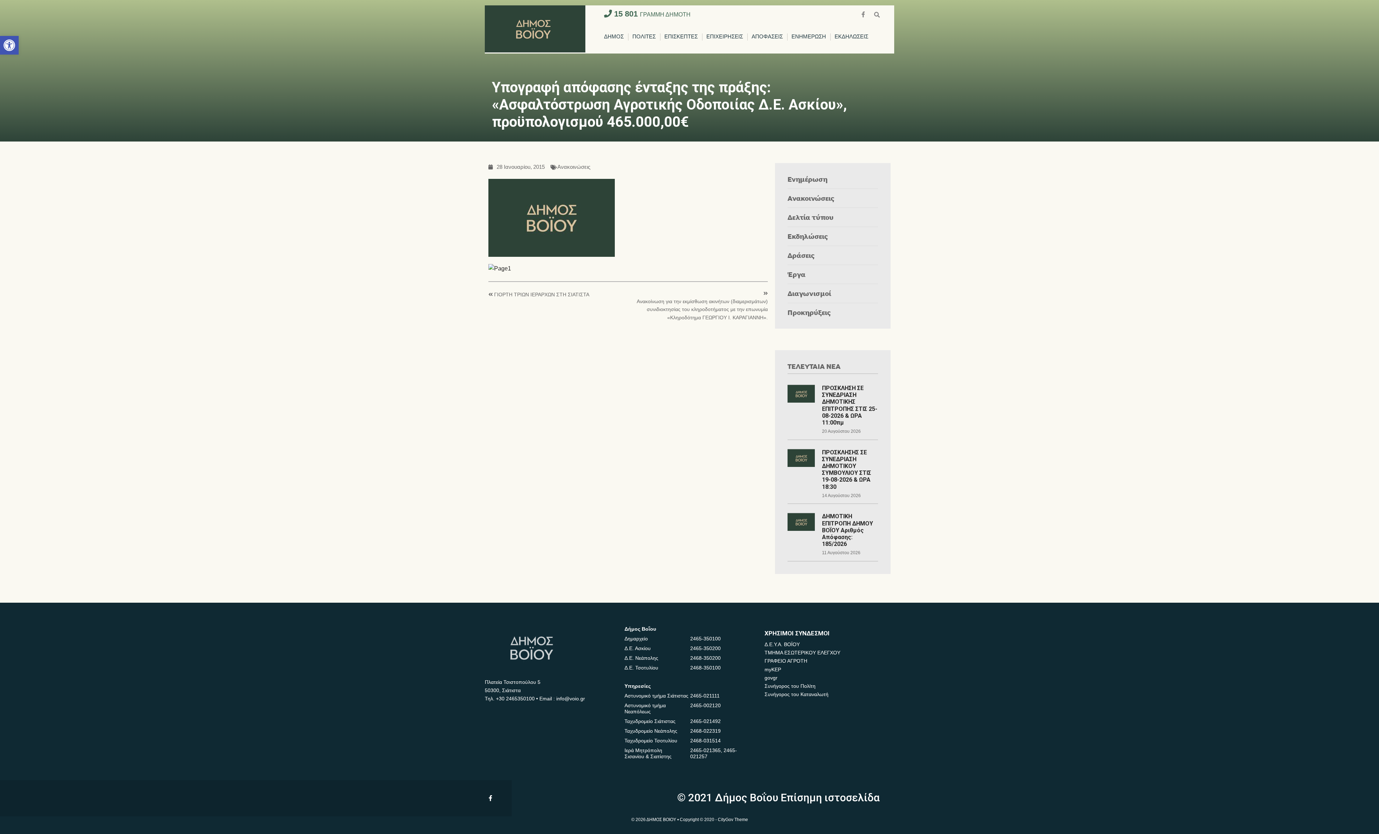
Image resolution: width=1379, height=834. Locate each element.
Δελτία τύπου (811, 217)
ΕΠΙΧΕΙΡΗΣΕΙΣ (724, 37)
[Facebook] (864, 14)
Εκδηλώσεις (808, 236)
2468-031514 (705, 740)
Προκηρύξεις (809, 312)
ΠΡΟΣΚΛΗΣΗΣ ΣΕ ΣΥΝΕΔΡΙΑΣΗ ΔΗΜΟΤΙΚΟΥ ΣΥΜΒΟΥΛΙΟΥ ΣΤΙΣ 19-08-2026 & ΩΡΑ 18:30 (846, 469)
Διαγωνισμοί (809, 293)
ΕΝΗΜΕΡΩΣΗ (808, 37)
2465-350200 (705, 648)
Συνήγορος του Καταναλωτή (796, 694)
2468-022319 (705, 731)
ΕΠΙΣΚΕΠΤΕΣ (681, 37)
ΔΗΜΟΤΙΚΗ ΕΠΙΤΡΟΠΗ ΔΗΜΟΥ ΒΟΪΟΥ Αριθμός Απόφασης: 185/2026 (847, 530)
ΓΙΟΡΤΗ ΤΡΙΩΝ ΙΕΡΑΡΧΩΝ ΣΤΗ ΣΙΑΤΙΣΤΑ (541, 294)
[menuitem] (614, 37)
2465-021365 (705, 750)
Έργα (796, 274)
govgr (771, 677)
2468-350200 (705, 658)
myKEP (773, 669)
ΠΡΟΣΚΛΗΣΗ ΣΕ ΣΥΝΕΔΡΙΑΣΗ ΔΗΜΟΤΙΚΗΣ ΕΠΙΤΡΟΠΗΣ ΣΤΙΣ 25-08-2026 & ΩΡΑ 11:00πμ (849, 405)
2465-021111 (705, 695)
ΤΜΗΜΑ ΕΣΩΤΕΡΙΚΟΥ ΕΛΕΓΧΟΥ (802, 652)
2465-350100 (705, 638)
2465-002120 (705, 705)
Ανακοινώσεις (573, 167)
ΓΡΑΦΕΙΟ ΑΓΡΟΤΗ (786, 660)
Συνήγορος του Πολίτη (790, 686)
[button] (9, 45)
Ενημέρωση (807, 179)
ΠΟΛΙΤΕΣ (644, 37)
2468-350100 (705, 667)
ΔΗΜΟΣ (614, 37)
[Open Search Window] (876, 14)
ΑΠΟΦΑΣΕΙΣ (767, 37)
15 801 (651, 13)
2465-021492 (705, 721)
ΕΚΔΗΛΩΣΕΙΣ (851, 37)
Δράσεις (801, 255)
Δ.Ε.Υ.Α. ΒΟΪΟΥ (782, 644)
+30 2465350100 (515, 698)
